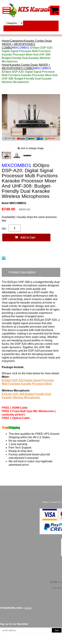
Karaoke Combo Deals (38, 40)
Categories (16, 40)
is (16, 608)
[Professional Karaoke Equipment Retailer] (31, 10)
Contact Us (55, 502)
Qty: (4, 228)
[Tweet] (4, 259)
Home (5, 40)
